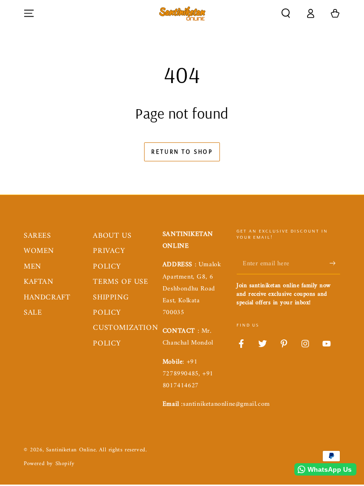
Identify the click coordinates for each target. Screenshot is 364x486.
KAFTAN (39, 282)
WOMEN (39, 251)
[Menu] (29, 13)
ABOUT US (112, 236)
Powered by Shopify (49, 464)
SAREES (37, 236)
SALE (33, 312)
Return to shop (181, 151)
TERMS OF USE (120, 282)
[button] (285, 13)
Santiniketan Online (71, 450)
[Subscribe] (334, 263)
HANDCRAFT (47, 297)
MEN (32, 266)
